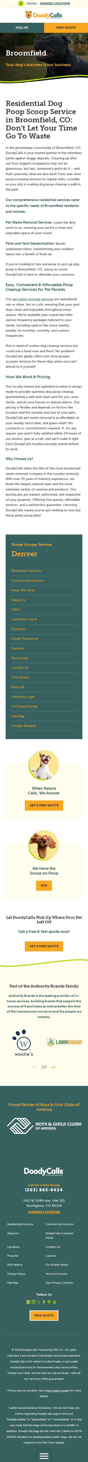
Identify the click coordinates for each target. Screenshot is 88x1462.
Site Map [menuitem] (17, 716)
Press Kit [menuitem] (17, 687)
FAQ (44, 885)
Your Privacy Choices (59, 1282)
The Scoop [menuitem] (19, 658)
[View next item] (53, 1067)
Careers (51, 1255)
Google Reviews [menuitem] (23, 726)
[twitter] (39, 1302)
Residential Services (20, 1224)
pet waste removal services (32, 299)
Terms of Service (56, 1273)
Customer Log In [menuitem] (24, 619)
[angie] (60, 1302)
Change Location (55, 3)
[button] (44, 1456)
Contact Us (53, 1247)
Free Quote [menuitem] (20, 677)
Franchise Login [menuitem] (23, 697)
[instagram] (34, 1302)
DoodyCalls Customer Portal (60, 1235)
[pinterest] (49, 1302)
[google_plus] (28, 1302)
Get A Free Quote (44, 805)
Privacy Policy (16, 1273)
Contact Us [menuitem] (19, 668)
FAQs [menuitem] (15, 610)
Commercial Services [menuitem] (27, 581)
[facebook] (44, 1302)
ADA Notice (15, 1264)
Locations (13, 1247)
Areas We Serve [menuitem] (23, 590)
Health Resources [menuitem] (24, 639)
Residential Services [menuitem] (26, 571)
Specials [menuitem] (17, 648)
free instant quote (57, 1390)
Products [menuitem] (18, 629)
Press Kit (12, 1255)
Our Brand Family (57, 1264)
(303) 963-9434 (44, 1190)
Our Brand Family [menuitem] (24, 706)
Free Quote (44, 1315)
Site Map (12, 1282)
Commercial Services (59, 1224)
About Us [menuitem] (18, 600)
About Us (13, 1233)
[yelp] (55, 1302)
